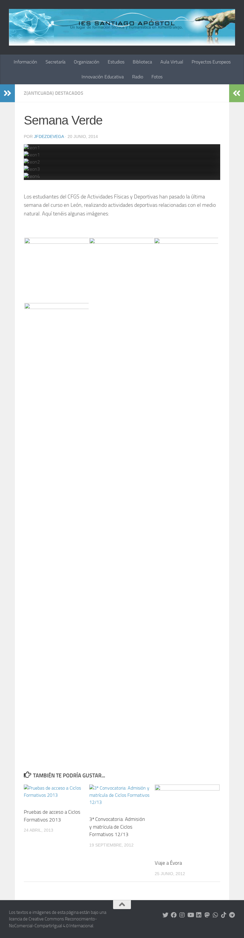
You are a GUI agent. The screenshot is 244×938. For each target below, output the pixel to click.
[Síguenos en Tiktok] (224, 915)
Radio (137, 77)
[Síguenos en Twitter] (165, 915)
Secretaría (55, 62)
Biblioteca (142, 62)
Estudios (116, 62)
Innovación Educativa (103, 77)
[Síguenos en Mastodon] (207, 915)
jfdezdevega (49, 136)
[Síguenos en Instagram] (182, 915)
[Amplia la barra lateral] (7, 93)
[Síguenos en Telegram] (232, 915)
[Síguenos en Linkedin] (199, 915)
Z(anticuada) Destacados (53, 93)
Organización (86, 62)
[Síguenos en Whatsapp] (215, 915)
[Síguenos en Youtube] (190, 915)
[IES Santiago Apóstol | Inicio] (122, 27)
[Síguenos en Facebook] (174, 915)
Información (25, 62)
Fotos (156, 77)
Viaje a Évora (168, 863)
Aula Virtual (171, 62)
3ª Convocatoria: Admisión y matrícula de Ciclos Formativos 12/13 (117, 826)
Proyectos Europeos (211, 62)
